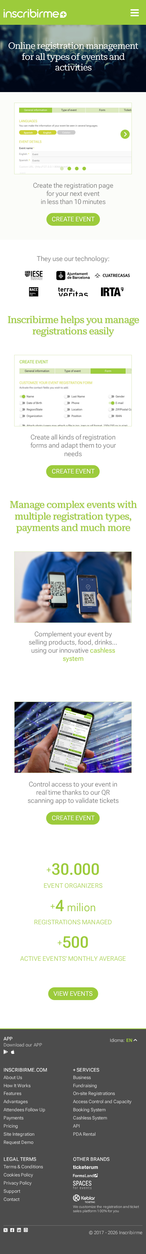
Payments (13, 1117)
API (76, 1126)
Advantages (16, 1101)
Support (12, 1191)
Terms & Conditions (23, 1166)
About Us (13, 1077)
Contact (11, 1199)
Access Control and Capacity (102, 1101)
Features (12, 1093)
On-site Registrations (94, 1093)
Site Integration (19, 1134)
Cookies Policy (18, 1175)
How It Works (17, 1085)
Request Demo (18, 1142)
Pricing (11, 1126)
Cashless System (90, 1117)
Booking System (89, 1109)
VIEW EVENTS (73, 993)
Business (82, 1077)
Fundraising (85, 1085)
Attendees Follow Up (24, 1109)
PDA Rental (84, 1134)
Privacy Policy (18, 1183)
